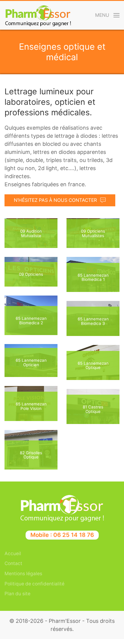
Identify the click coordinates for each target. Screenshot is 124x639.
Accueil (13, 553)
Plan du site (17, 593)
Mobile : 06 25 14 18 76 (62, 535)
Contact (13, 563)
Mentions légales (23, 573)
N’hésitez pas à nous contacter (55, 200)
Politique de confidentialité (34, 584)
